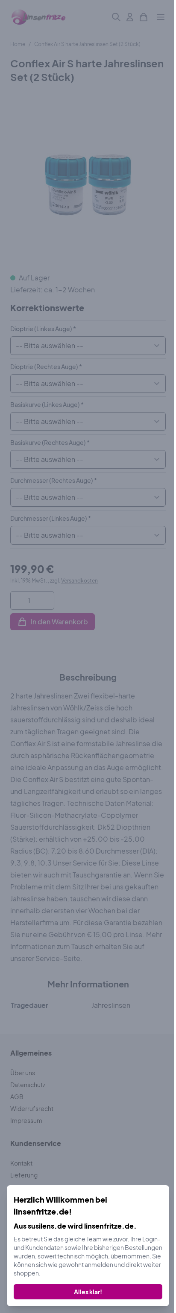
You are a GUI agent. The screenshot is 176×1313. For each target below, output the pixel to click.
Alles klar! (88, 1292)
